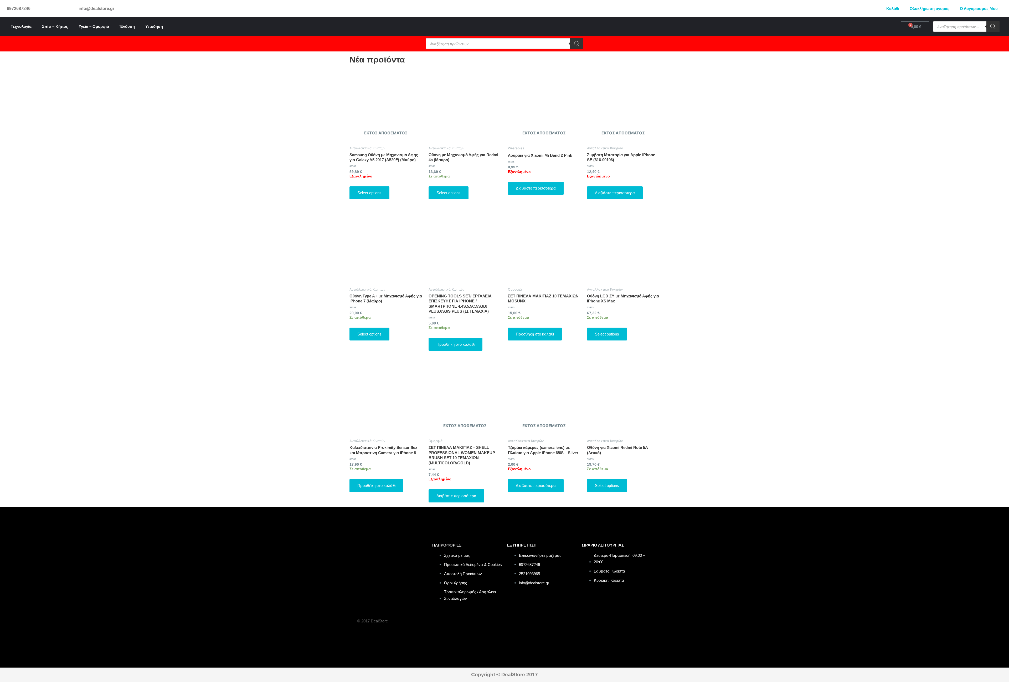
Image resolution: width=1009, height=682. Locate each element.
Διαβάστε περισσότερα (536, 188)
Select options (369, 193)
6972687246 (18, 8)
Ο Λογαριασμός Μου (979, 8)
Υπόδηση (154, 26)
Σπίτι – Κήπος (55, 26)
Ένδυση (127, 26)
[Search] (993, 26)
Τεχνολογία (21, 26)
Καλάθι (892, 8)
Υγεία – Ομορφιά (94, 26)
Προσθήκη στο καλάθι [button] (455, 344)
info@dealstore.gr (96, 8)
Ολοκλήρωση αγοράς (929, 8)
